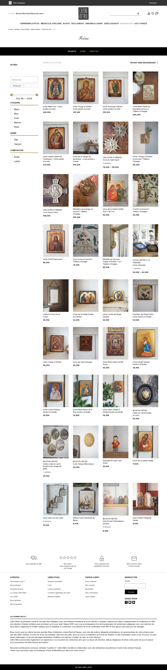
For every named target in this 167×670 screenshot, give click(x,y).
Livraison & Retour (54, 589)
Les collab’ (14, 596)
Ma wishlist (89, 589)
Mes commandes (91, 593)
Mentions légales (54, 596)
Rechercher (17, 86)
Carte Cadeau (90, 596)
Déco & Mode (77, 23)
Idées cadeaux (111, 23)
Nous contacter (90, 581)
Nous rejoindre (15, 600)
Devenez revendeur (55, 581)
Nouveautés (126, 23)
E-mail (127, 581)
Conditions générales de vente (59, 593)
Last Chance (140, 23)
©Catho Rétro (140, 410)
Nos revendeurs (16, 604)
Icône (83, 51)
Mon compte (90, 585)
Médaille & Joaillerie (51, 23)
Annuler (31, 86)
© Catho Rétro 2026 (83, 667)
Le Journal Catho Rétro (18, 593)
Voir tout (94, 51)
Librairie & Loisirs (94, 23)
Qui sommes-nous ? (17, 581)
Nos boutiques (15, 585)
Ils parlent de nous (16, 589)
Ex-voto (72, 51)
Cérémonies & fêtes (29, 23)
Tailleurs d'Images (112, 157)
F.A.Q (49, 585)
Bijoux (66, 23)
